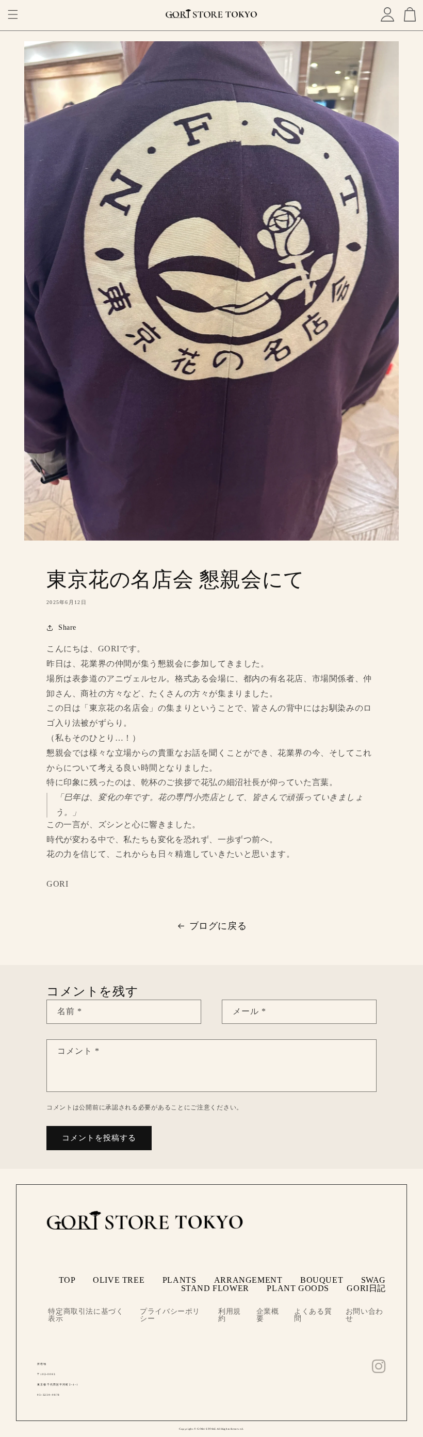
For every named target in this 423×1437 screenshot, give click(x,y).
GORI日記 (366, 1288)
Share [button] (67, 627)
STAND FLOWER (215, 1288)
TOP (67, 1280)
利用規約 (229, 1315)
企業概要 (267, 1315)
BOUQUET (321, 1280)
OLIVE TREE (118, 1280)
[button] (13, 14)
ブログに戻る (218, 926)
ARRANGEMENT (248, 1280)
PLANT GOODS (298, 1288)
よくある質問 (313, 1315)
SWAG (373, 1280)
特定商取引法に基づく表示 (85, 1315)
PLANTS (179, 1280)
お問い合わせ (364, 1315)
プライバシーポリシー (170, 1315)
